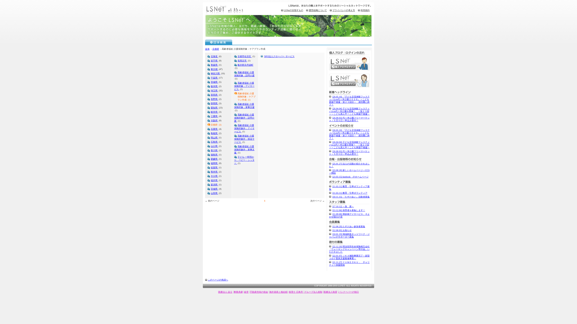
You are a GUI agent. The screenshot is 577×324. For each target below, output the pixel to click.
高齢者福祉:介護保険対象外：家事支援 (244, 149)
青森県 (214, 65)
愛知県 (214, 107)
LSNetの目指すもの (293, 10)
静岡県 (214, 103)
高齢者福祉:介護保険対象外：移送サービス (244, 139)
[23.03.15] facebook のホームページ (350, 177)
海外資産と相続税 (278, 292)
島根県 (214, 133)
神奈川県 (215, 73)
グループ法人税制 (313, 292)
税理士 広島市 (296, 292)
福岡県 (214, 163)
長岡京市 (242, 60)
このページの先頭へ (218, 280)
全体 (207, 49)
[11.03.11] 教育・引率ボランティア (349, 193)
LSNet (225, 9)
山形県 (214, 193)
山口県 (214, 146)
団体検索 (218, 42)
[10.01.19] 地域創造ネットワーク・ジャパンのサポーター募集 (349, 235)
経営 (246, 292)
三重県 (214, 116)
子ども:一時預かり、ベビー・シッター (244, 160)
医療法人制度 (330, 292)
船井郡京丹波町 (245, 65)
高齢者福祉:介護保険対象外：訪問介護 (244, 117)
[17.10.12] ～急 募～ (343, 206)
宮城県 (214, 189)
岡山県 (214, 137)
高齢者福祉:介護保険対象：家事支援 (244, 105)
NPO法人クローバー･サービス (279, 56)
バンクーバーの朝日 (349, 292)
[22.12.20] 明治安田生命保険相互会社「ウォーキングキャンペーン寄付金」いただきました (349, 249)
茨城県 (214, 82)
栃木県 (214, 86)
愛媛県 (214, 159)
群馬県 (214, 95)
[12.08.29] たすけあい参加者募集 (348, 226)
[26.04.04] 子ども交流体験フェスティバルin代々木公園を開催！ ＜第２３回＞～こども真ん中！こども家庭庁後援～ (349, 111)
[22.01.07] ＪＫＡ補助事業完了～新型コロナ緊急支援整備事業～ (349, 257)
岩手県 (214, 60)
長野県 (214, 99)
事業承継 (238, 292)
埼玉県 (214, 90)
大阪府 (214, 120)
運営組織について (318, 10)
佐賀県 (214, 167)
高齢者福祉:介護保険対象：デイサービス (244, 86)
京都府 (215, 49)
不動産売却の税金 (259, 292)
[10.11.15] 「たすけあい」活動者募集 (351, 197)
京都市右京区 (245, 56)
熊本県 (214, 172)
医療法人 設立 (225, 292)
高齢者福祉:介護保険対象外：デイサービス (244, 128)
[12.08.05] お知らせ (342, 230)
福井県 (214, 180)
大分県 (214, 176)
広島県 (214, 142)
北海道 (214, 56)
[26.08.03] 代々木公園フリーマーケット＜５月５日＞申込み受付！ (349, 119)
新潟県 (214, 184)
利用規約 (365, 10)
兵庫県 (214, 129)
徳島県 (214, 154)
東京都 (214, 69)
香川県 (214, 150)
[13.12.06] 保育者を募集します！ (348, 210)
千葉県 (214, 77)
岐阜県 (214, 112)
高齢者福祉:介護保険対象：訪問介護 (244, 74)
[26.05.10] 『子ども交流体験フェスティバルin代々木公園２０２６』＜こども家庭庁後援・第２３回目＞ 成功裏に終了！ (349, 100)
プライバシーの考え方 (343, 10)
